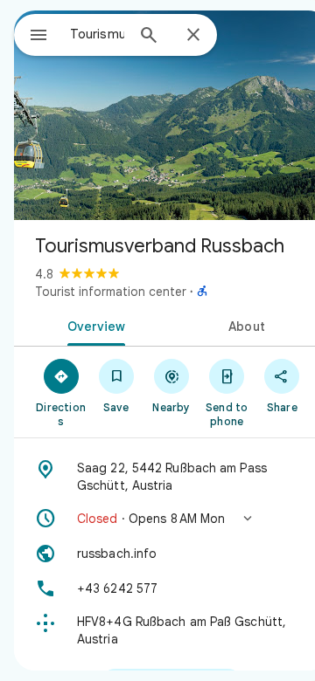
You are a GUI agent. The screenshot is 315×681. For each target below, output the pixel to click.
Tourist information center (110, 291)
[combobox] (97, 34)
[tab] (93, 325)
